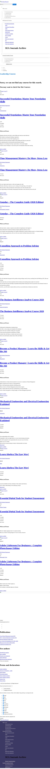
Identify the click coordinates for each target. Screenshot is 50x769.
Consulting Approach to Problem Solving (19, 246)
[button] (27, 52)
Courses (4, 69)
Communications (3, 110)
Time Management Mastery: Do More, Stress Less (23, 158)
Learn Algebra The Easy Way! (14, 454)
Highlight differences (8, 690)
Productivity (2, 165)
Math (1, 463)
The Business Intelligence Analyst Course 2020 (22, 299)
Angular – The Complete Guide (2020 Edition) (22, 202)
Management (2, 358)
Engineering (2, 413)
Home (4, 67)
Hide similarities (7, 688)
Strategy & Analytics (4, 307)
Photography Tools (3, 557)
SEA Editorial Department (5, 105)
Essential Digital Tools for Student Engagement (22, 498)
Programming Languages (4, 209)
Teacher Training (3, 507)
